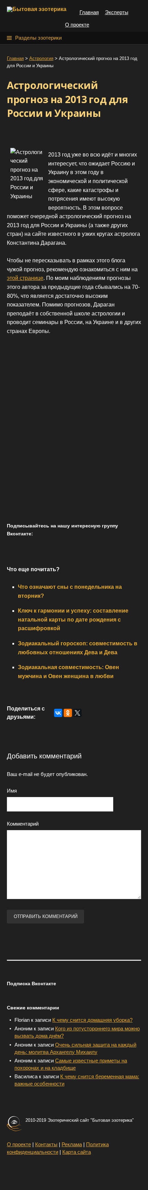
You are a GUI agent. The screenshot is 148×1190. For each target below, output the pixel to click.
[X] (77, 713)
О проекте (77, 25)
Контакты (46, 1144)
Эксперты (116, 12)
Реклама (72, 1144)
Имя (12, 791)
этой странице (25, 278)
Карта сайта (76, 1152)
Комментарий (23, 824)
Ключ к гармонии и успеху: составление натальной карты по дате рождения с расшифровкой (73, 619)
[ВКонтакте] (58, 713)
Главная (89, 12)
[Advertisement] (74, 436)
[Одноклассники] (68, 713)
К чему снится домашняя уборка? (92, 1020)
